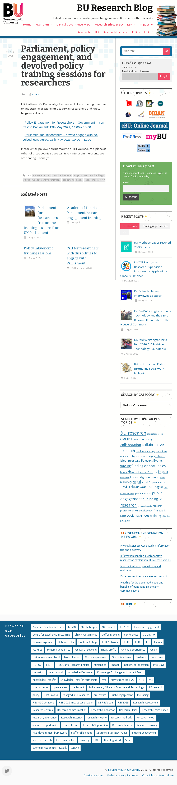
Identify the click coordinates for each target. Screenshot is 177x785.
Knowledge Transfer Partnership (78, 679)
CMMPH (126, 439)
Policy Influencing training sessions (38, 250)
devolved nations (62, 175)
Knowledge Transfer (44, 679)
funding (125, 466)
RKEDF (123, 516)
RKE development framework (150, 510)
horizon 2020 (146, 472)
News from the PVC (122, 679)
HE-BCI (37, 664)
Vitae (128, 740)
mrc (104, 679)
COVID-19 (149, 634)
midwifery (126, 482)
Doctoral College (128, 456)
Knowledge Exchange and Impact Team (120, 672)
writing (75, 747)
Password (145, 71)
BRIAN (72, 627)
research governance (44, 717)
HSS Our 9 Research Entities (73, 664)
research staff (70, 725)
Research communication (71, 710)
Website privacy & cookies (122, 775)
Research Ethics (128, 710)
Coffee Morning (111, 634)
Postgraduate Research (75, 695)
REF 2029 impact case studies (76, 702)
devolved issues (42, 175)
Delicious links (66, 642)
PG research (155, 687)
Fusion (123, 472)
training (155, 515)
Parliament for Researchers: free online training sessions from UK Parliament (42, 220)
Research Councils (144, 506)
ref (160, 499)
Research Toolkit (88, 32)
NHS (141, 679)
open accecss (40, 687)
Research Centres (42, 710)
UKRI (128, 604)
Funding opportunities (132, 649)
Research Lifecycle (115, 32)
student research (42, 740)
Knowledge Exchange (79, 672)
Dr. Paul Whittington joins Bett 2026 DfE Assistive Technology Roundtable (150, 344)
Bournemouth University (16, 13)
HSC (155, 472)
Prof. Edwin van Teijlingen (141, 487)
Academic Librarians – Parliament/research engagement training (85, 213)
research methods (121, 717)
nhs (143, 482)
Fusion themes (72, 657)
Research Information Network (142, 535)
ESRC (137, 461)
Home (27, 24)
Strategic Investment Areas (111, 732)
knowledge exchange (144, 477)
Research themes (122, 725)
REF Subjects (105, 702)
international (56, 672)
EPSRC (126, 642)
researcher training (95, 180)
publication (143, 493)
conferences (131, 634)
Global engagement (96, 657)
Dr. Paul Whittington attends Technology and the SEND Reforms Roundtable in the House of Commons (145, 317)
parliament (68, 180)
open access (158, 482)
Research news (145, 717)
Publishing (142, 695)
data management (42, 642)
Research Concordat (103, 710)
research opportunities (45, 725)
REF (129, 24)
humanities (100, 664)
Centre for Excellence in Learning (51, 634)
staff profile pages (81, 732)
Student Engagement (144, 732)
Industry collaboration (136, 664)
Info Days (158, 664)
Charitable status (93, 775)
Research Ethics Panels (155, 710)
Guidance (141, 657)
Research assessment (145, 702)
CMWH (136, 440)
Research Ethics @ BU (109, 24)
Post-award (51, 695)
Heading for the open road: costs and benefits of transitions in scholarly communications (141, 586)
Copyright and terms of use (158, 775)
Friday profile (108, 649)
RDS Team (42, 24)
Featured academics (58, 649)
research (128, 505)
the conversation (65, 740)
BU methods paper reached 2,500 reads (152, 245)
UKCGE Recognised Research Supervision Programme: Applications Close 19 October (144, 269)
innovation (124, 477)
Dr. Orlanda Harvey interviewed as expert (148, 294)
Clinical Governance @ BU (73, 24)
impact (163, 472)
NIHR (148, 482)
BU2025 (124, 627)
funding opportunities (148, 466)
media (162, 477)
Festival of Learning (86, 649)
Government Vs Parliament (46, 180)
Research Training (147, 725)
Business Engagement (146, 627)
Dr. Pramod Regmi (146, 456)
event (149, 460)
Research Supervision (95, 725)
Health (133, 471)
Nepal (137, 482)
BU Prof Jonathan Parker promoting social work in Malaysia (150, 369)
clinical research (155, 434)
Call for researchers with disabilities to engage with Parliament (83, 255)
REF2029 (123, 702)
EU (143, 460)
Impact (144, 24)
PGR (146, 32)
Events (158, 460)
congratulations (158, 451)
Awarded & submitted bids (48, 627)
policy (79, 180)
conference (142, 451)
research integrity (97, 717)
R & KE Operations (43, 702)
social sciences (138, 515)
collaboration (130, 445)
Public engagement (122, 695)
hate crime (157, 657)
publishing (150, 499)
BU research (133, 433)
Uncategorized (112, 740)
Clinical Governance (85, 634)
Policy (136, 32)
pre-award (100, 695)
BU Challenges (89, 627)
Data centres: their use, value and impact (143, 576)
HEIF (49, 664)
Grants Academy (121, 657)
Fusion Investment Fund (46, 657)
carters (36, 94)
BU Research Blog (115, 7)
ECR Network (110, 642)
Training (84, 740)
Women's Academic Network (49, 747)
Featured (37, 649)
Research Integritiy (71, 717)
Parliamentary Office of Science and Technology (116, 687)
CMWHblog (146, 440)
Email (126, 182)
